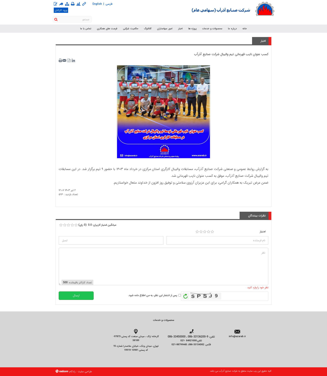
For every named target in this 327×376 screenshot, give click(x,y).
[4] (208, 231)
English (97, 4)
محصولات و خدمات (163, 320)
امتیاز (262, 231)
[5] (212, 231)
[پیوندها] (84, 4)
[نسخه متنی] (60, 61)
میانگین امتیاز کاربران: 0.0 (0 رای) (97, 225)
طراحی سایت (85, 371)
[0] (61, 225)
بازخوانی (185, 295)
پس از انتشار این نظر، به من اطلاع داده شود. (152, 295)
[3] (204, 231)
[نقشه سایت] (67, 4)
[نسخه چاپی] (73, 4)
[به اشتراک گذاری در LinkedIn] (73, 61)
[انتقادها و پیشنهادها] (55, 4)
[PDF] (69, 61)
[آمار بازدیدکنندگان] (78, 4)
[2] (201, 231)
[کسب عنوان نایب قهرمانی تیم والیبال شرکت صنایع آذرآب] (163, 112)
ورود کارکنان (61, 10)
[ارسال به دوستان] (61, 4)
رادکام (72, 371)
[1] (197, 231)
